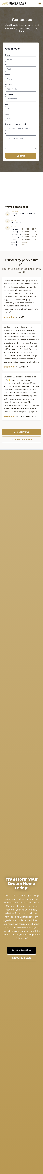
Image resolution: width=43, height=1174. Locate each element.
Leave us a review (23, 439)
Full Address (9, 94)
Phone (7, 75)
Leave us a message (12, 134)
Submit (21, 155)
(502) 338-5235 (22, 958)
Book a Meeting (21, 950)
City (6, 104)
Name (7, 55)
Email (7, 65)
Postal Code (9, 84)
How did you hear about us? (15, 124)
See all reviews (21, 432)
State (7, 114)
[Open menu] (39, 3)
